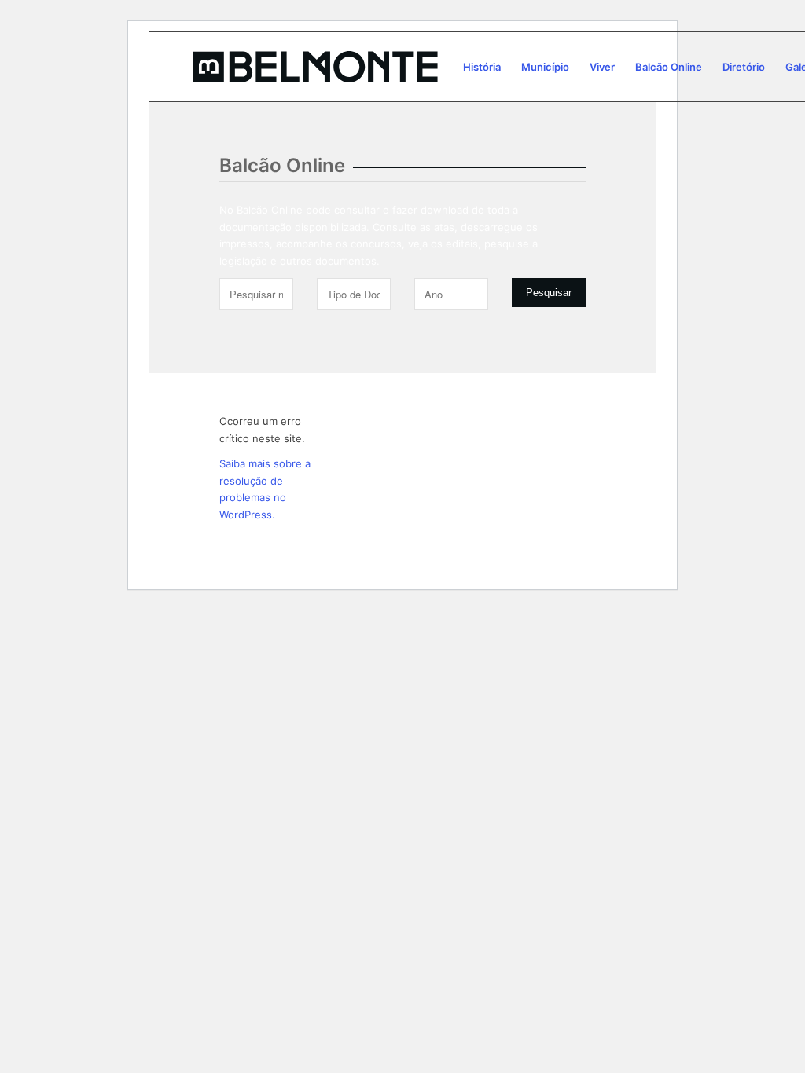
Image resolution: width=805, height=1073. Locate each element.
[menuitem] (482, 66)
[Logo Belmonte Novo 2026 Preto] (315, 66)
